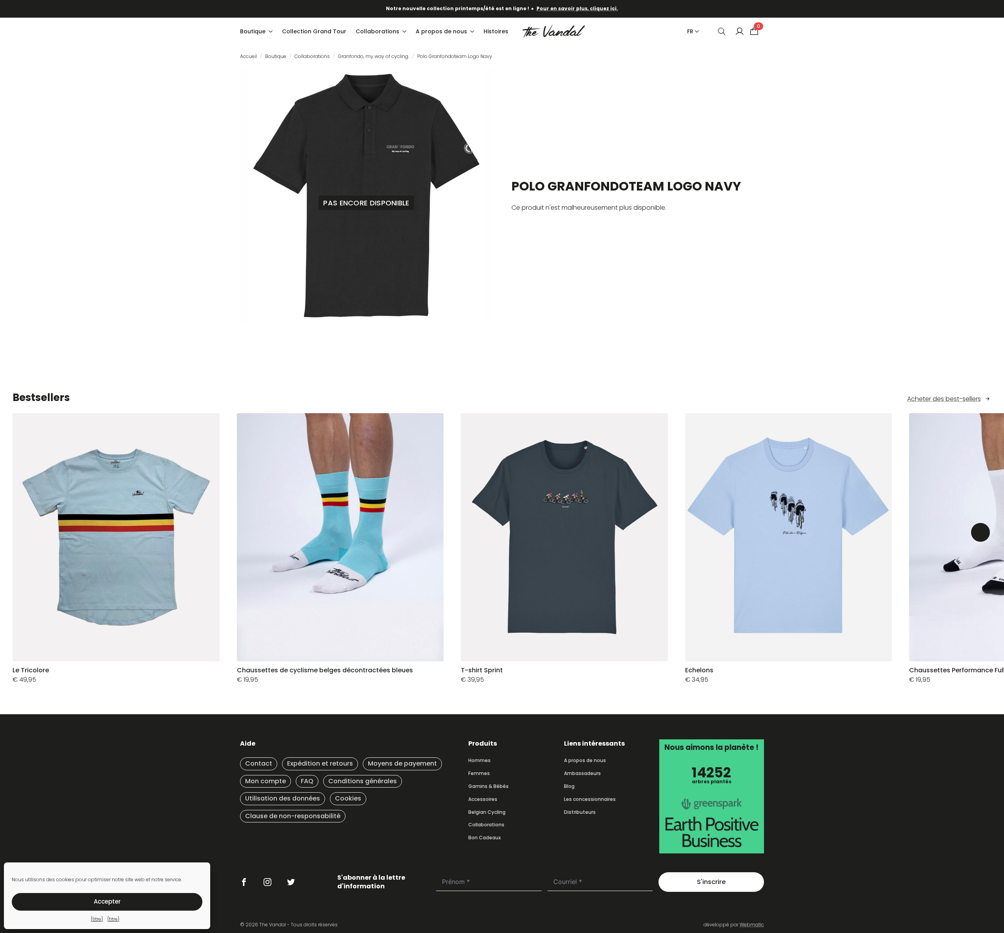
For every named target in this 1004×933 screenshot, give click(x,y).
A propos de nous (441, 31)
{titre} (97, 919)
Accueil (248, 56)
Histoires (496, 31)
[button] (980, 532)
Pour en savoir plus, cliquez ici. (577, 8)
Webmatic (752, 924)
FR (690, 31)
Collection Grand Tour (314, 31)
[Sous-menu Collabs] (405, 31)
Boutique (253, 31)
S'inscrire (711, 881)
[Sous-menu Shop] (271, 31)
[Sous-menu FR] (695, 31)
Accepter (107, 901)
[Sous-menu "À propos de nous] (473, 31)
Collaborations (377, 31)
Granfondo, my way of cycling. (373, 56)
